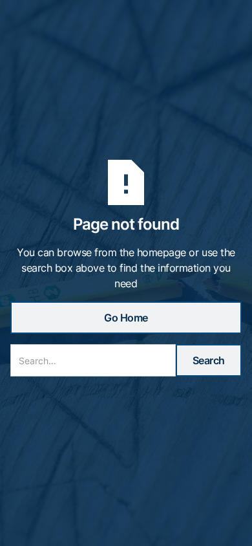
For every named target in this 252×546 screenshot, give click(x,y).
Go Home (126, 317)
